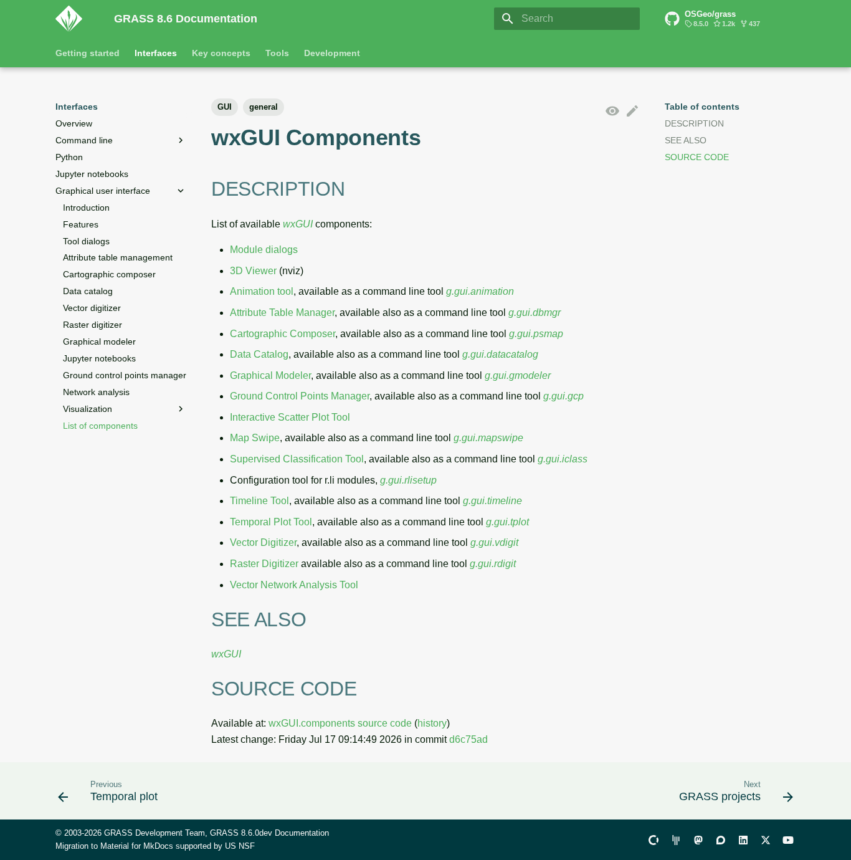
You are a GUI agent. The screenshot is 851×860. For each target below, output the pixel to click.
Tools (277, 53)
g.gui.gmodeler (518, 375)
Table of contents (702, 107)
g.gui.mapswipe (488, 437)
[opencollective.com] (653, 839)
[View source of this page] (612, 111)
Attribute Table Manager (282, 312)
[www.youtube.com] (788, 839)
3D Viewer (253, 270)
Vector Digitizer (263, 542)
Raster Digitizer (264, 563)
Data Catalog (259, 354)
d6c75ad (468, 739)
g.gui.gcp (563, 396)
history (432, 723)
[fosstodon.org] (698, 839)
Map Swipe (255, 437)
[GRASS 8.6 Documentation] (74, 18)
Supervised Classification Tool (297, 459)
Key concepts (221, 53)
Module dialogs (264, 249)
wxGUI (298, 224)
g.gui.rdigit (493, 563)
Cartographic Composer (282, 333)
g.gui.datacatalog (500, 354)
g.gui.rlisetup (408, 480)
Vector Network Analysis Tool (294, 585)
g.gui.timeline (492, 500)
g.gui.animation (480, 291)
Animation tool (261, 291)
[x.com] (766, 839)
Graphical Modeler (270, 375)
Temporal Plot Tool (271, 522)
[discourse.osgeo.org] (721, 839)
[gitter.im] (676, 839)
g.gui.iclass (562, 459)
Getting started (87, 53)
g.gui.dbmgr (534, 312)
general (263, 107)
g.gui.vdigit (494, 542)
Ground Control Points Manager (299, 396)
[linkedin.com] (743, 839)
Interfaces (156, 53)
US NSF (240, 846)
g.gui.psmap (536, 333)
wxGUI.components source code (340, 723)
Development (332, 53)
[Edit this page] (632, 111)
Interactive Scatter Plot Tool (290, 417)
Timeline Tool (259, 500)
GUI (224, 107)
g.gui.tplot (507, 522)
